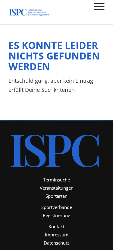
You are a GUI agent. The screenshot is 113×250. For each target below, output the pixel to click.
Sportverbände (56, 207)
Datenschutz (56, 243)
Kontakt (56, 226)
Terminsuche (56, 180)
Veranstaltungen (57, 188)
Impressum (56, 235)
